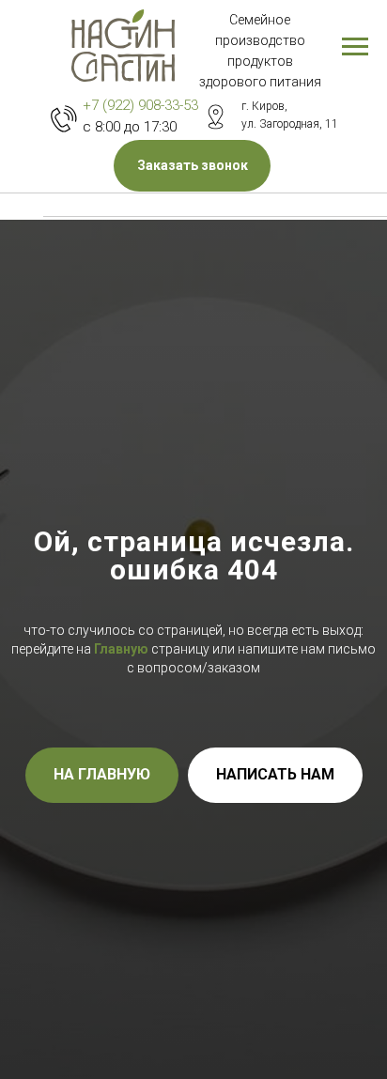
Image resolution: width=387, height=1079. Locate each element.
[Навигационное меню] (355, 47)
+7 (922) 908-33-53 (140, 105)
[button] (192, 166)
